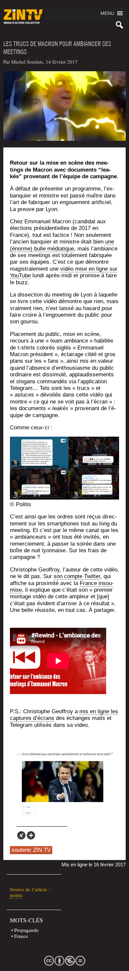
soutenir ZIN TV (31, 850)
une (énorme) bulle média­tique (62, 245)
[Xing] (21, 835)
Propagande (26, 930)
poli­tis (16, 895)
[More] (31, 835)
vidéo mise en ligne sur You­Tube (63, 272)
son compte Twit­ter (77, 576)
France (21, 936)
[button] (107, 13)
